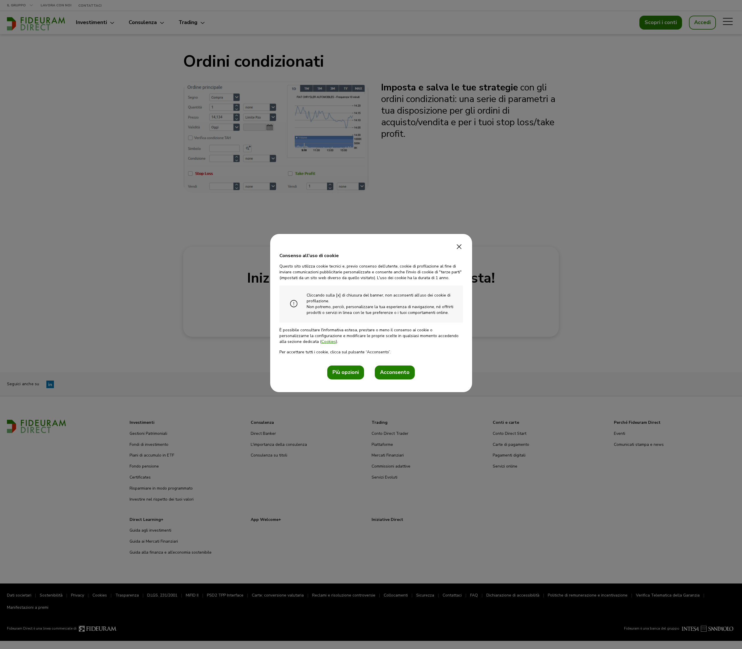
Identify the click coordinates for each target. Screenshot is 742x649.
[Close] (459, 245)
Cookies (328, 341)
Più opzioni (345, 372)
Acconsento (395, 372)
